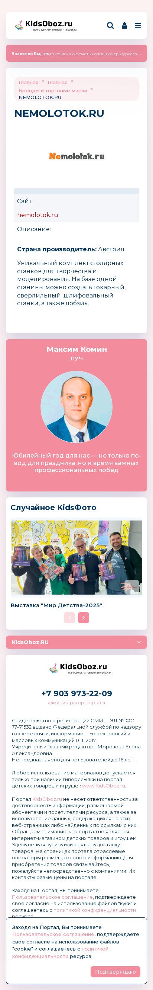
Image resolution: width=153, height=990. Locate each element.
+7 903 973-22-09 (76, 693)
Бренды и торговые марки (53, 90)
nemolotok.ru (37, 215)
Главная (29, 82)
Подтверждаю (115, 971)
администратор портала (76, 702)
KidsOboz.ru (47, 799)
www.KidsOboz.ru (103, 786)
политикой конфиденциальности (94, 910)
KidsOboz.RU (30, 642)
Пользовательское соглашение (52, 897)
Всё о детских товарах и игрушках (52, 29)
